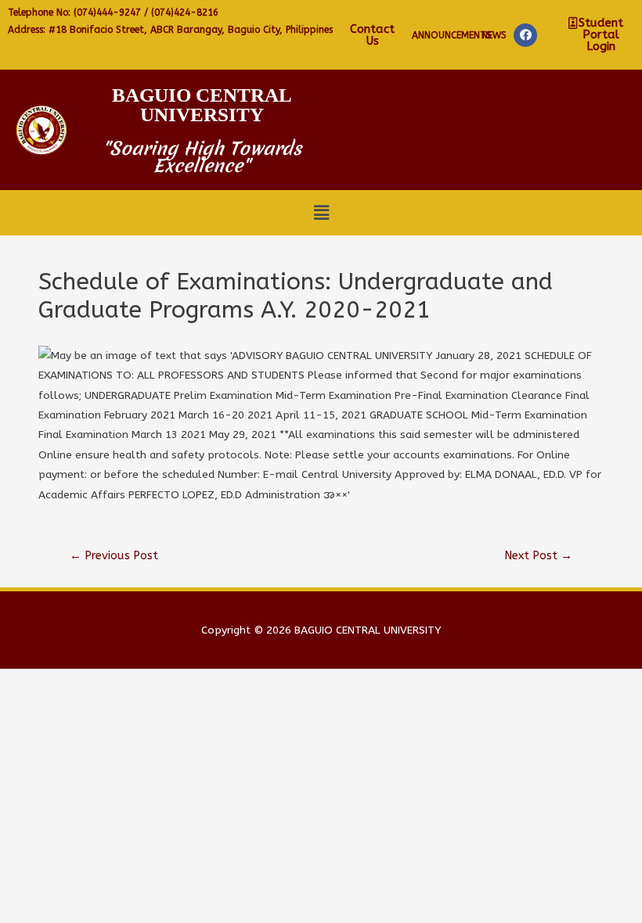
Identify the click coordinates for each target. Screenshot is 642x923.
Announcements (452, 35)
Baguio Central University (202, 104)
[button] (596, 35)
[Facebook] (525, 35)
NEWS (494, 35)
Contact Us (372, 35)
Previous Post (114, 555)
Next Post (538, 555)
